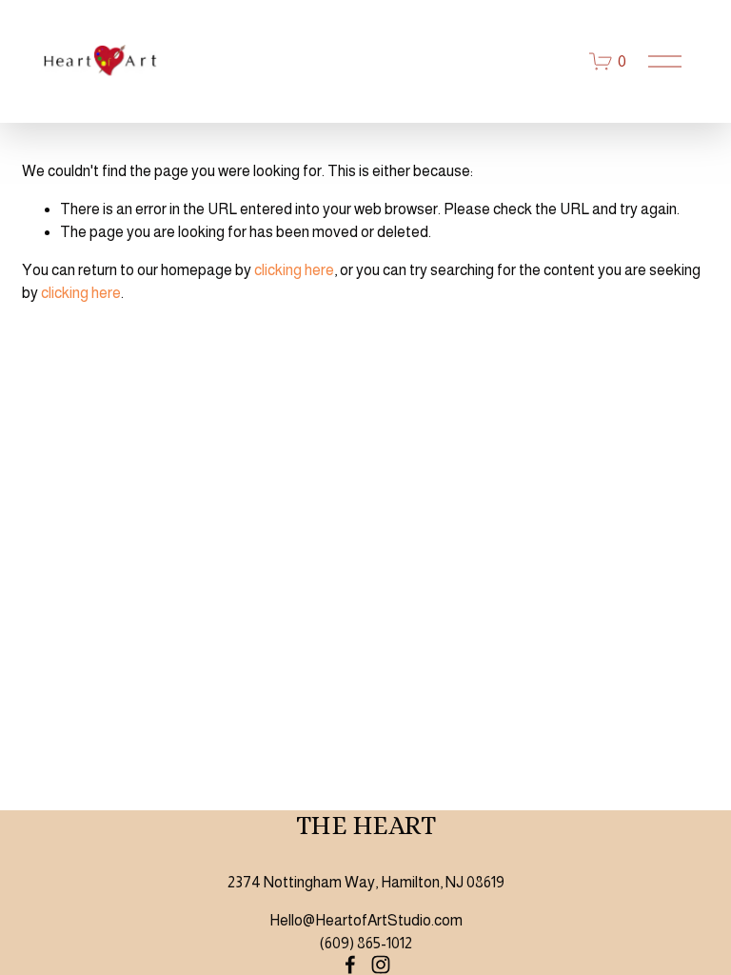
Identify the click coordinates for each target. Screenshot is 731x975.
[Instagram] (380, 964)
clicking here (294, 270)
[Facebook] (350, 964)
